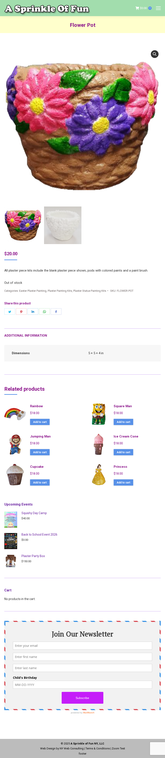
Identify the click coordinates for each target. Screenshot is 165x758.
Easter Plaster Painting (32, 290)
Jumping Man (40, 436)
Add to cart (40, 422)
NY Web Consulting (72, 748)
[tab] (82, 333)
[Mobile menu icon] (158, 8)
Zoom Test (118, 748)
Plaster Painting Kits (60, 290)
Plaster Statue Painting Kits (89, 290)
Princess (120, 467)
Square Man (123, 406)
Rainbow (36, 406)
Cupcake (37, 467)
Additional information (25, 335)
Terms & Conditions (98, 748)
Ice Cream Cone (126, 436)
